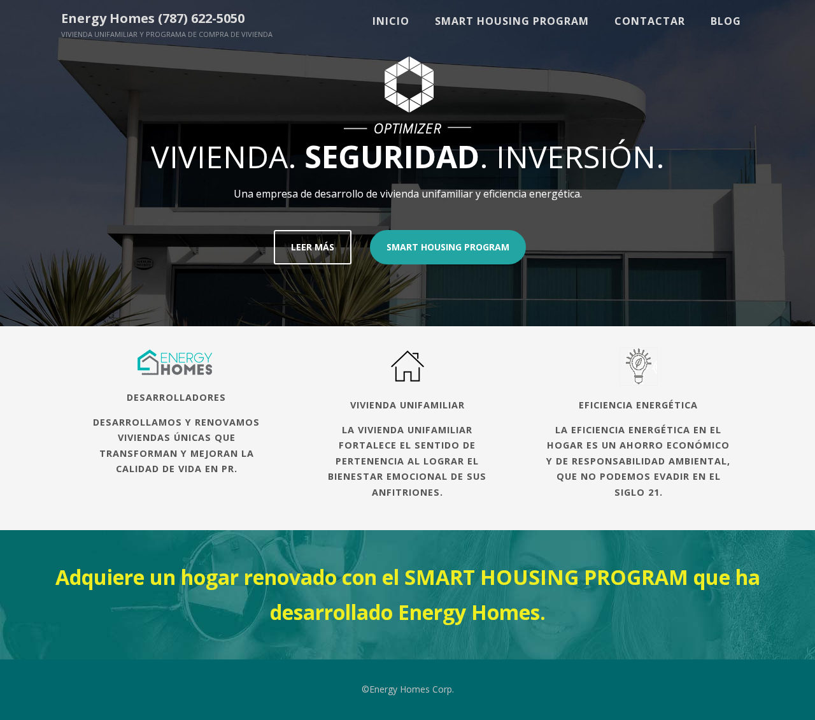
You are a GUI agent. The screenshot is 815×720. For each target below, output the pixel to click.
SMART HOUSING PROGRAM (447, 247)
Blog (726, 21)
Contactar (649, 21)
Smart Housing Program (512, 21)
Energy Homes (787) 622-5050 (152, 18)
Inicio (390, 21)
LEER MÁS (312, 247)
